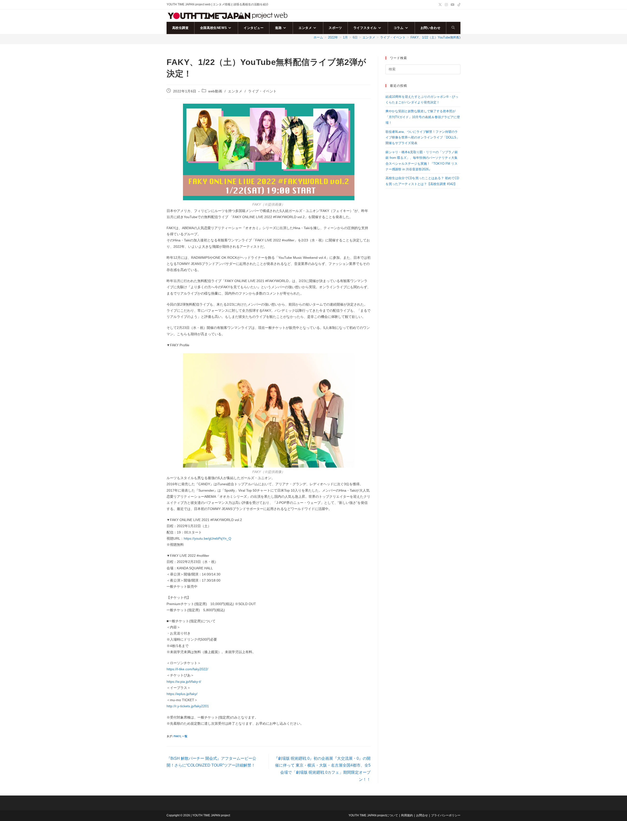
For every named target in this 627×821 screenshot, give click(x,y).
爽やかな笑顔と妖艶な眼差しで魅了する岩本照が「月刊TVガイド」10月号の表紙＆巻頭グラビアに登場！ (423, 116)
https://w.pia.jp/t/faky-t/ (184, 682)
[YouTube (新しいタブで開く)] (452, 4)
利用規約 (407, 815)
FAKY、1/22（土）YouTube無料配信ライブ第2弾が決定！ (451, 37)
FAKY (177, 736)
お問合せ (422, 815)
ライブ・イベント (262, 91)
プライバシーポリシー (445, 815)
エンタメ (235, 91)
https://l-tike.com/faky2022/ (187, 669)
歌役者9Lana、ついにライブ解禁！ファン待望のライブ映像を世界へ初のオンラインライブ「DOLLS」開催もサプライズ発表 (422, 137)
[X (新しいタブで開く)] (440, 4)
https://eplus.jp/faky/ (182, 694)
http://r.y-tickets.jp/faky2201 (188, 706)
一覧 (184, 736)
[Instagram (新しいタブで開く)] (446, 4)
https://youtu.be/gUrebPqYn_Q (207, 538)
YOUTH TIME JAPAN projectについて (373, 815)
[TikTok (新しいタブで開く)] (458, 4)
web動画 (215, 91)
